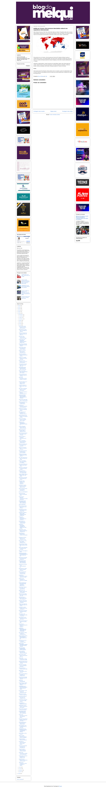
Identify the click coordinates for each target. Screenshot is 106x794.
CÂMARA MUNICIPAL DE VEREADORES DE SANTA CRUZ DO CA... (23, 554)
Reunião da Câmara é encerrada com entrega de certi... (23, 697)
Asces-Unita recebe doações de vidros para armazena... (22, 327)
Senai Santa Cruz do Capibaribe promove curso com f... (23, 618)
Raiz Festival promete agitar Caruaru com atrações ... (22, 506)
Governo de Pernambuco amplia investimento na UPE (23, 658)
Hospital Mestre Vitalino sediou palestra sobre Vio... (23, 545)
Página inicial (53, 111)
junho (20, 323)
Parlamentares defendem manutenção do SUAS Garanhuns (23, 498)
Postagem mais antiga (67, 111)
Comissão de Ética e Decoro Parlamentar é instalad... (23, 355)
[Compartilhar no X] (52, 76)
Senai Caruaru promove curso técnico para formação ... (23, 434)
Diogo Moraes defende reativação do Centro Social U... (23, 345)
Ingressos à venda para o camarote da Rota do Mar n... (23, 468)
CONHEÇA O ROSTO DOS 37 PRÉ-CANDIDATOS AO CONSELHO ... (22, 514)
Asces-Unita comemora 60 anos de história (23, 709)
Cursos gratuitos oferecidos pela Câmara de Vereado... (23, 652)
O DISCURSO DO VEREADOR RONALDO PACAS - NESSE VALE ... (23, 341)
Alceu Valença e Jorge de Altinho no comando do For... (23, 633)
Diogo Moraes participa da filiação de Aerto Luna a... (23, 611)
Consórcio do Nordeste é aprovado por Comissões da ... (23, 746)
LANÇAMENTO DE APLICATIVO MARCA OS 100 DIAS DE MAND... (23, 687)
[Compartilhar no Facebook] (53, 76)
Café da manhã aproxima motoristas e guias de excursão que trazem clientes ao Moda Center (25, 281)
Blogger (60, 786)
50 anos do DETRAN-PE (23, 491)
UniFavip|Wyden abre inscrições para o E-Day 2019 (23, 726)
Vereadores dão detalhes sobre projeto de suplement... (22, 482)
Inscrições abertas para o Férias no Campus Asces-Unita (26, 297)
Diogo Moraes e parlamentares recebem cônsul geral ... (23, 534)
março (20, 768)
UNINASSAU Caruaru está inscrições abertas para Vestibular (26, 286)
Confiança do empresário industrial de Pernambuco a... (23, 406)
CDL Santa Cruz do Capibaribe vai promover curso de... (23, 413)
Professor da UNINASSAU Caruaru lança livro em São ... (23, 576)
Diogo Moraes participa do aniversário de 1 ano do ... (23, 478)
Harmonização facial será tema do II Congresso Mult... (22, 572)
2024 (19, 305)
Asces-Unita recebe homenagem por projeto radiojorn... (22, 348)
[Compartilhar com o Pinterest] (54, 76)
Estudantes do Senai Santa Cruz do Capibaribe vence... (22, 538)
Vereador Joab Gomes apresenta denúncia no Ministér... (23, 601)
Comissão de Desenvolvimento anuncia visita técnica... (22, 743)
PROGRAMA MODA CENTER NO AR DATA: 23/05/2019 (22, 502)
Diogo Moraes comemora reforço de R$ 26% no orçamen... (23, 625)
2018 (19, 773)
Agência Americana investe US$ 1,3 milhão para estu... (22, 430)
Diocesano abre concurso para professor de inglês (22, 337)
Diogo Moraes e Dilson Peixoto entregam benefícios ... (23, 569)
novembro (21, 315)
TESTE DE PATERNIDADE (22, 681)
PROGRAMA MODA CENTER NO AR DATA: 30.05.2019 (22, 368)
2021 (19, 310)
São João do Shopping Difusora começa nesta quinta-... (23, 389)
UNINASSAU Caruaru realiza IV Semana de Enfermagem (23, 706)
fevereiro (20, 770)
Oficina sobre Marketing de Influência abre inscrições (23, 548)
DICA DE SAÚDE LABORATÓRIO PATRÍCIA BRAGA (22, 648)
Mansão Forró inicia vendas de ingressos (23, 694)
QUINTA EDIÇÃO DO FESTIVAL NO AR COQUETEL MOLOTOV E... (22, 584)
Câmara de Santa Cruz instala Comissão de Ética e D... (23, 334)
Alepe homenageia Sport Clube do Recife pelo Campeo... (23, 371)
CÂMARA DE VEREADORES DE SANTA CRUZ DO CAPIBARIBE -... (22, 630)
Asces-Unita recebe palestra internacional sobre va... (23, 655)
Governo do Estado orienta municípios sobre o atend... (22, 419)
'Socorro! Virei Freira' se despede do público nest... (23, 621)
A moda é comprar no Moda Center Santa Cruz (23, 386)
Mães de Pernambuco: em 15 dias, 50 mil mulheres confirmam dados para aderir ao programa (82, 218)
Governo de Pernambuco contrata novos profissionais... (23, 753)
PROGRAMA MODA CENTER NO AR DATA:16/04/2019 (22, 561)
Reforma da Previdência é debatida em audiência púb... (23, 674)
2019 (19, 313)
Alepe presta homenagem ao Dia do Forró (23, 671)
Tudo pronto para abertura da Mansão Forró (23, 494)
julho (20, 321)
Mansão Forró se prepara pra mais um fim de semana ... (23, 361)
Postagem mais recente (39, 111)
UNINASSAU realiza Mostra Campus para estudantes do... (23, 530)
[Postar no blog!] (51, 76)
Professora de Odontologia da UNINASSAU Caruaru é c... (23, 423)
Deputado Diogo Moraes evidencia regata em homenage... (23, 719)
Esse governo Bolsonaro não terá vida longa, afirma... (23, 465)
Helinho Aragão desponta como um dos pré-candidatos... (23, 736)
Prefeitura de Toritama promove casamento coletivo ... (23, 409)
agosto (20, 320)
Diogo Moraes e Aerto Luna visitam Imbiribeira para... (22, 541)
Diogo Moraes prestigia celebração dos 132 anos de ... (23, 678)
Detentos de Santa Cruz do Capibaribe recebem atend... (23, 402)
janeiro (20, 771)
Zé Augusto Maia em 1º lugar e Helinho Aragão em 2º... (23, 382)
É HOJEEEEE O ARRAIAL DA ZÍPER (23, 703)
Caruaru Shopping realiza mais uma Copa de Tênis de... (23, 427)
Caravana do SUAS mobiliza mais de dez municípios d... (23, 608)
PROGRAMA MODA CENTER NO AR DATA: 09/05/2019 (22, 712)
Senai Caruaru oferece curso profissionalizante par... (23, 565)
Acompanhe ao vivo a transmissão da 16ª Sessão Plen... (22, 510)
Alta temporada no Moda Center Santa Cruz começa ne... (23, 598)
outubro (20, 317)
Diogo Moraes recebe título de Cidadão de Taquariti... (23, 330)
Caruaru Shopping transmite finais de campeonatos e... (22, 441)
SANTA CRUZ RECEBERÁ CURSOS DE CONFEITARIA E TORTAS (23, 645)
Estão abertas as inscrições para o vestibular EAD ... (22, 522)
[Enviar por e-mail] (50, 76)
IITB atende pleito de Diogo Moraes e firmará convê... (22, 723)
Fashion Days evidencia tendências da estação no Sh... (23, 756)
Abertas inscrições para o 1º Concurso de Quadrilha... (23, 445)
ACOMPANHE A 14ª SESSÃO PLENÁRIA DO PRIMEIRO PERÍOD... (23, 730)
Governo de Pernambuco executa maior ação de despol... (23, 716)
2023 (19, 307)
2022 (19, 308)
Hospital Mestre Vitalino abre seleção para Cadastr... (23, 683)
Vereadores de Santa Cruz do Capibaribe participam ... (22, 665)
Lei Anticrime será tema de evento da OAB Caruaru (23, 700)
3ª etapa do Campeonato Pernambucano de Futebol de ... (22, 518)
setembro (21, 318)
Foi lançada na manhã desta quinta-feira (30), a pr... (23, 365)
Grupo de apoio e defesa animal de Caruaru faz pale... (22, 750)
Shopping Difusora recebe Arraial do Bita (23, 668)
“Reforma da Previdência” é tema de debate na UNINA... (23, 764)
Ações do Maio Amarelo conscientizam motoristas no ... (23, 489)
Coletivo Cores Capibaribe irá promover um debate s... (23, 580)
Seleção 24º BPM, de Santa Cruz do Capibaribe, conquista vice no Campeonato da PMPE (26, 292)
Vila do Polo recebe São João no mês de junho (23, 400)
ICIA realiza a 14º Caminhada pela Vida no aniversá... (23, 615)
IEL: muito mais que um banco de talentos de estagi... (23, 458)
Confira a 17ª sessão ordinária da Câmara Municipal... (23, 358)
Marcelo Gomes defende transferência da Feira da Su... (23, 760)
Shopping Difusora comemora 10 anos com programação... (23, 471)
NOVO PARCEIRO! (22, 504)
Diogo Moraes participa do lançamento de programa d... (23, 558)
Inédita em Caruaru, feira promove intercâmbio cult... (22, 351)
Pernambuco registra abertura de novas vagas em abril (22, 486)
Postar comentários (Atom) (54, 114)
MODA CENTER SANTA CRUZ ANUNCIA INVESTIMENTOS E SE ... (23, 637)
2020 (19, 311)
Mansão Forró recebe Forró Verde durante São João (23, 594)
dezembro (21, 314)
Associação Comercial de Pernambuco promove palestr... (23, 451)
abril (20, 767)
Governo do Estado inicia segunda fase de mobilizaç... (22, 461)
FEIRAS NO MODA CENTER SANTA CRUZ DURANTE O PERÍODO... (23, 396)
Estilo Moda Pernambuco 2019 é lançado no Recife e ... (23, 379)
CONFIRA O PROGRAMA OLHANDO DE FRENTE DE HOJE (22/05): (22, 526)
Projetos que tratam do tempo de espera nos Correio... (23, 604)
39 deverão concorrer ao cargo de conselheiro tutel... (22, 641)
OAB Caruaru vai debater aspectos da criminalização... (23, 591)
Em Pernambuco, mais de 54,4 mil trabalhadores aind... (23, 691)
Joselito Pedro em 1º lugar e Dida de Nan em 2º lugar (26, 275)
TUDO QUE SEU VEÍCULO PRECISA (23, 739)
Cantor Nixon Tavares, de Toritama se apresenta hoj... (23, 588)
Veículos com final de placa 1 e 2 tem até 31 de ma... (22, 448)
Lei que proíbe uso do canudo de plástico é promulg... (23, 375)
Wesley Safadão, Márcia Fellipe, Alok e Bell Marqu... (23, 475)
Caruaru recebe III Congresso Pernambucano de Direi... (22, 438)
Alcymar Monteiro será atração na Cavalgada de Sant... (23, 416)
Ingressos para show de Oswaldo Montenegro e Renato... (23, 662)
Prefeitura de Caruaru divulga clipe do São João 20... (23, 455)
